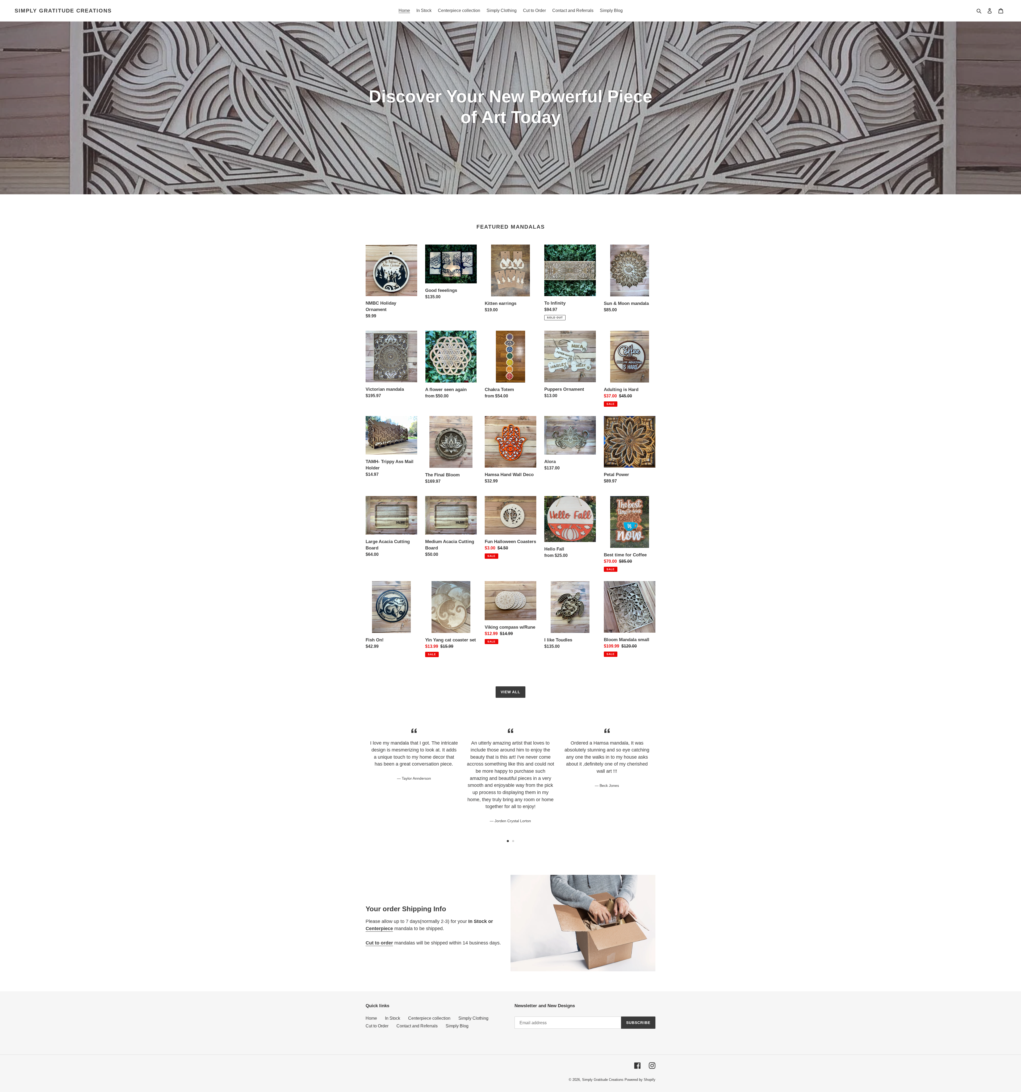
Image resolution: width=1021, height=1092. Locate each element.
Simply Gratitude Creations (63, 11)
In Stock (392, 1018)
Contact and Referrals (417, 1026)
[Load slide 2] (513, 841)
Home (371, 1018)
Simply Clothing (473, 1018)
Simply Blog (457, 1026)
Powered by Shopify (640, 1080)
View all (511, 692)
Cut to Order (377, 1026)
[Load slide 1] (507, 841)
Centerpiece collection (429, 1018)
